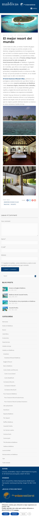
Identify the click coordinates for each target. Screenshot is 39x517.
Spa (3, 458)
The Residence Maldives (10, 442)
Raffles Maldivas (8, 422)
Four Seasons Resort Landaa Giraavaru (15, 401)
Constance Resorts (8, 382)
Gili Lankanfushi (8, 406)
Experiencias (6, 342)
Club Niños (5, 334)
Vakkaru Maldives (8, 446)
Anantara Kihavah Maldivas (12, 358)
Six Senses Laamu (8, 430)
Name (3, 239)
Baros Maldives (7, 366)
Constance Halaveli (9, 386)
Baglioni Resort (7, 362)
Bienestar (5, 322)
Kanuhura (6, 410)
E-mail (3, 247)
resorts (13, 204)
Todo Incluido (6, 463)
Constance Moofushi (10, 390)
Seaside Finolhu (13, 308)
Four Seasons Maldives (10, 394)
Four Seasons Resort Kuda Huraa (14, 397)
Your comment (5, 221)
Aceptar (6, 514)
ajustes (16, 510)
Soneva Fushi (7, 434)
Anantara (6, 354)
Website (3, 255)
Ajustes (23, 514)
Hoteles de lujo (6, 346)
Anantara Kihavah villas (11, 202)
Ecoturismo (5, 338)
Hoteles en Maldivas (8, 350)
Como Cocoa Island (9, 374)
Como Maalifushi (9, 378)
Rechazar (14, 514)
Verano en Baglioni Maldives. (17, 288)
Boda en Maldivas (7, 326)
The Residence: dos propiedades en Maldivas (22, 301)
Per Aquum (6, 418)
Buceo (4, 330)
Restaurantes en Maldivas (10, 454)
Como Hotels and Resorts (10, 370)
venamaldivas (22, 35)
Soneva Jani (6, 438)
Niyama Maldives (8, 414)
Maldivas (6, 204)
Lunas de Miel (6, 450)
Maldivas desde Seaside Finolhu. (18, 294)
